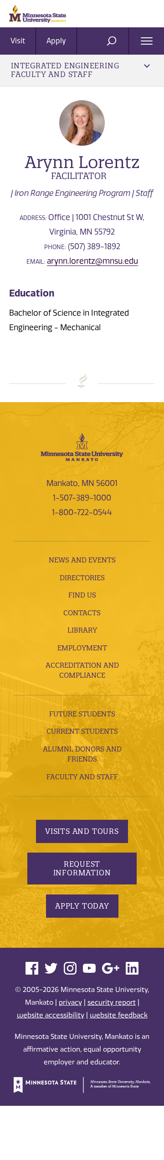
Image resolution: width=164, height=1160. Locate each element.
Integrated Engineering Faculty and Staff (65, 70)
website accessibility (50, 1015)
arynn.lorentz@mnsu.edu (92, 261)
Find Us (82, 595)
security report (111, 1002)
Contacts (82, 612)
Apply (56, 40)
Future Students (82, 714)
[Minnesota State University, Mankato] (82, 446)
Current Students (82, 731)
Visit (17, 40)
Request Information (82, 868)
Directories (82, 577)
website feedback (119, 1015)
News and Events (82, 560)
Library (82, 630)
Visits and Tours (82, 831)
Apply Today (82, 905)
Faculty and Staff (82, 776)
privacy (70, 1002)
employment (82, 648)
